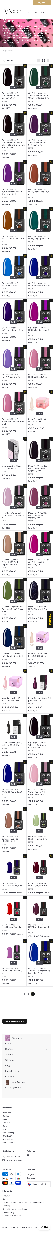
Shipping (6, 1206)
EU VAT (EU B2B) (9, 1142)
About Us (6, 1196)
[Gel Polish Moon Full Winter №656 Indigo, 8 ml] (13, 783)
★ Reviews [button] (50, 619)
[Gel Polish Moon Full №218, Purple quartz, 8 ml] (13, 962)
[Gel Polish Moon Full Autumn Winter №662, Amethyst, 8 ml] (13, 183)
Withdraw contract (14, 1021)
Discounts (6, 1112)
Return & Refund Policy (11, 1216)
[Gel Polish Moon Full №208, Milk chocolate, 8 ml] (13, 230)
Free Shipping (8, 1132)
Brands (5, 1119)
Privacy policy (8, 1212)
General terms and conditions (14, 1209)
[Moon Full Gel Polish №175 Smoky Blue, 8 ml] (13, 646)
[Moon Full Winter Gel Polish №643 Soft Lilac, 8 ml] (13, 507)
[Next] (33, 994)
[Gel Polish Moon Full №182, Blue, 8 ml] (13, 276)
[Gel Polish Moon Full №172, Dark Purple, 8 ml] (13, 321)
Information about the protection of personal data (23, 1202)
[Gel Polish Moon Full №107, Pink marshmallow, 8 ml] (13, 413)
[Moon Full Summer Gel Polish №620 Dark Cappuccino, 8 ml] (13, 554)
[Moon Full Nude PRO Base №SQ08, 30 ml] (13, 691)
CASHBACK (7, 1136)
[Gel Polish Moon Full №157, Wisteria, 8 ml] (13, 367)
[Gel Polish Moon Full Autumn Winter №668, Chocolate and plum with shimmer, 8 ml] (13, 135)
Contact (5, 1126)
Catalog (5, 1116)
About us (6, 1122)
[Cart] (42, 12)
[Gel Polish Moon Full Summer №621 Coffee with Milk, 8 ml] (13, 830)
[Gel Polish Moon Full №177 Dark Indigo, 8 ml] (13, 875)
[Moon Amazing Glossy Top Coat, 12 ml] (13, 459)
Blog (4, 1129)
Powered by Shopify (28, 1227)
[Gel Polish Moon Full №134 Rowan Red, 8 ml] (13, 916)
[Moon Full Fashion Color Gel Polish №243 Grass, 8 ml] (13, 601)
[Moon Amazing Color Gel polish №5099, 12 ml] (13, 736)
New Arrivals (7, 1139)
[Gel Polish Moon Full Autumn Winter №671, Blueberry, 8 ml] (13, 87)
